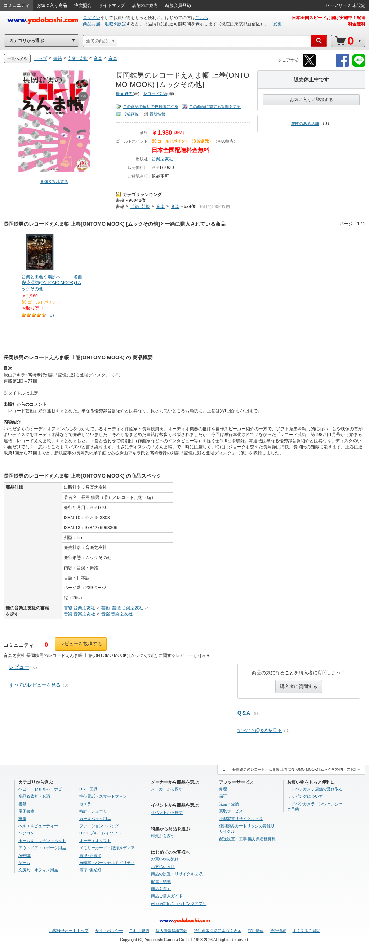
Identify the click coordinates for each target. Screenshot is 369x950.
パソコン (26, 833)
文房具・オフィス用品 (38, 870)
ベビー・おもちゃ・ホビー (42, 789)
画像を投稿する (54, 181)
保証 (223, 796)
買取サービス (231, 811)
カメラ (85, 804)
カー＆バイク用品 (95, 818)
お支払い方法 (163, 866)
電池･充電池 (90, 855)
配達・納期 (161, 881)
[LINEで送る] (358, 65)
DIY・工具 (88, 789)
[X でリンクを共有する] (309, 65)
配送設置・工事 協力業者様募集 (247, 839)
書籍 (120, 200)
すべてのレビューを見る (35, 685)
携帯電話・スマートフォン (103, 796)
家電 (22, 818)
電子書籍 (26, 811)
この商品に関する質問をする (215, 106)
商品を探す (161, 888)
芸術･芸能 (140, 206)
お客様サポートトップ (69, 930)
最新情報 (157, 114)
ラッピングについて (305, 796)
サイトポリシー (109, 930)
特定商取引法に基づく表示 (217, 930)
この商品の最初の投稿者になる (150, 106)
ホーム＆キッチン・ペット (42, 840)
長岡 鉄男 (124, 93)
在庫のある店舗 (305, 123)
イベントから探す (167, 812)
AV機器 (24, 855)
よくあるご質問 (306, 930)
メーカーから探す (167, 789)
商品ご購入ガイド (167, 896)
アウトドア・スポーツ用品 (42, 848)
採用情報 (256, 930)
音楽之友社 (162, 158)
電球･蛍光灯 (90, 870)
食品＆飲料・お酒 (34, 796)
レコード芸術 (155, 93)
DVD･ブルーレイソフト (100, 833)
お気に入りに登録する (311, 99)
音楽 (160, 206)
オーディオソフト (95, 840)
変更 (277, 23)
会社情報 (278, 930)
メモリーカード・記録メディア (107, 848)
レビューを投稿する (81, 643)
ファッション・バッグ (99, 826)
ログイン (91, 17)
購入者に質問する (298, 686)
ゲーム (24, 862)
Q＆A (243, 713)
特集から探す (163, 836)
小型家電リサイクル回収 (241, 818)
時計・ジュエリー (95, 811)
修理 (223, 789)
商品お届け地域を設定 (104, 23)
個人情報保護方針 (171, 930)
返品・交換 (229, 804)
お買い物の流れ (165, 859)
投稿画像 (131, 114)
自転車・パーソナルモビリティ (107, 862)
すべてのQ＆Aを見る (259, 730)
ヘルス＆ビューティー (38, 826)
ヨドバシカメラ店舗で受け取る (315, 789)
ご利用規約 (139, 930)
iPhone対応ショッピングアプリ (178, 903)
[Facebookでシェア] (342, 65)
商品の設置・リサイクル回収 (177, 874)
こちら (201, 17)
